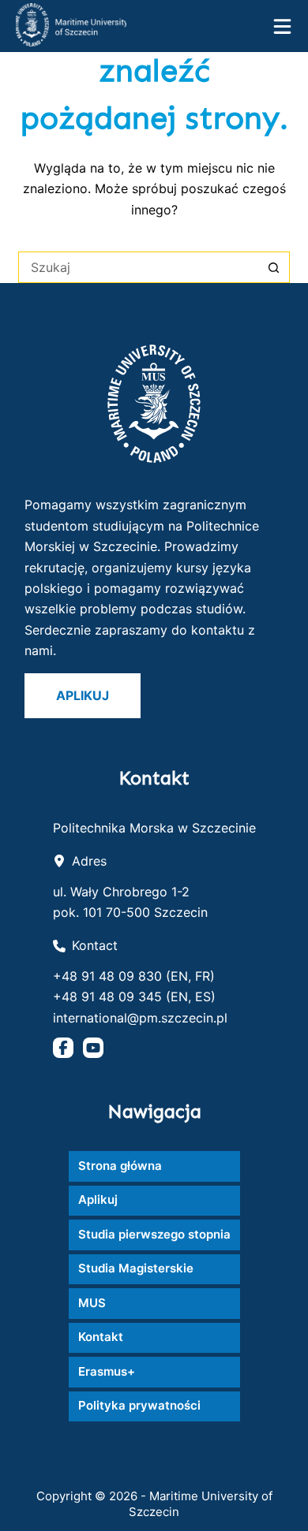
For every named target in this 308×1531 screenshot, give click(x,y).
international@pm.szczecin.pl (140, 1018)
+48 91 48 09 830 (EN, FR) (134, 976)
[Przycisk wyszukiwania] (274, 267)
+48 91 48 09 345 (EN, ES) (134, 996)
